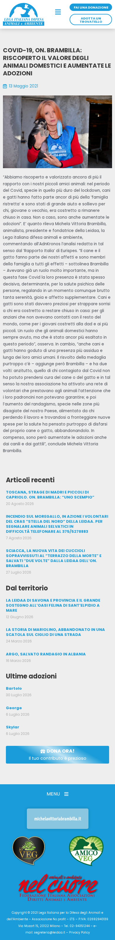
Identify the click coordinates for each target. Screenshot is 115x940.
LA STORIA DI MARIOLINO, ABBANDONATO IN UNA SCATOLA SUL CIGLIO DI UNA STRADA (55, 632)
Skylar (12, 727)
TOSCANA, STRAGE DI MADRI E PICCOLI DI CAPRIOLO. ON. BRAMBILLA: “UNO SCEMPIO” (50, 494)
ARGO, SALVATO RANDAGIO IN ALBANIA (46, 654)
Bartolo (14, 688)
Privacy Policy (79, 932)
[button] (58, 12)
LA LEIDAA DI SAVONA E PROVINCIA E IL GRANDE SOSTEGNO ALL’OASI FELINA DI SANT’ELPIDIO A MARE (53, 605)
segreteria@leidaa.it (49, 932)
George (14, 708)
